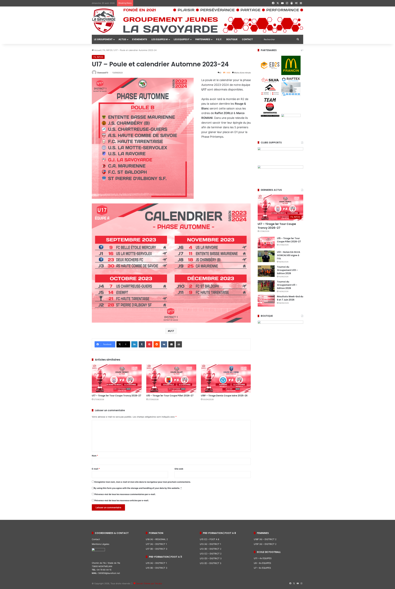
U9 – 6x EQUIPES (262, 563)
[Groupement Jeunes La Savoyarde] (197, 20)
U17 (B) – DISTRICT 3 (156, 549)
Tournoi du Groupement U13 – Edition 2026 (287, 270)
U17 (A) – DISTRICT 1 (156, 544)
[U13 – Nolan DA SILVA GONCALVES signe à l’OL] (266, 256)
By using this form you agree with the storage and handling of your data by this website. (138, 488)
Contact (96, 539)
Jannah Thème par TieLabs (149, 583)
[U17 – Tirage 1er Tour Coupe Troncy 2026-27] (117, 378)
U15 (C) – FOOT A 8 (209, 539)
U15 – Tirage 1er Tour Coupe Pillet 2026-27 (169, 395)
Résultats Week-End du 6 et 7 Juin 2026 (290, 298)
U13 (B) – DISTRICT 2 (210, 549)
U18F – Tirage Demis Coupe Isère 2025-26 (224, 395)
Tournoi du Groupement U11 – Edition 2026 (287, 285)
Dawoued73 (102, 72)
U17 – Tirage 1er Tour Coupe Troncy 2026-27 (116, 395)
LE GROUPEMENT (103, 39)
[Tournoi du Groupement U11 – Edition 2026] (266, 286)
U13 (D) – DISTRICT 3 (211, 558)
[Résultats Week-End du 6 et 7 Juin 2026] (266, 301)
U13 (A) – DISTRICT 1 (210, 544)
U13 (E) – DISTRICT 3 (210, 563)
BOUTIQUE (232, 39)
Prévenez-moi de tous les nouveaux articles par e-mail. (121, 500)
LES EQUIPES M (159, 39)
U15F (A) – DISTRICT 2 (265, 544)
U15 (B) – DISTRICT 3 (156, 568)
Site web (179, 469)
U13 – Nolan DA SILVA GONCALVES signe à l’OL (288, 255)
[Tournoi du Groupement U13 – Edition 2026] (266, 271)
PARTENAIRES (202, 39)
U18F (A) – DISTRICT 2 (265, 539)
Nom (95, 455)
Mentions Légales (100, 544)
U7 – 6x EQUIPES (262, 568)
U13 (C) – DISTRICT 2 (210, 553)
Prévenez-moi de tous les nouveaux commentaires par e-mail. (125, 494)
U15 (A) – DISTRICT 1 (156, 563)
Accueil (97, 50)
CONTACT (247, 39)
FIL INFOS (107, 50)
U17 (171, 330)
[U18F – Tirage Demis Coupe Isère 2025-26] (226, 378)
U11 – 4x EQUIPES (263, 558)
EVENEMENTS (139, 39)
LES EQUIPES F (181, 39)
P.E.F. (219, 39)
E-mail (96, 469)
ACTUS (122, 39)
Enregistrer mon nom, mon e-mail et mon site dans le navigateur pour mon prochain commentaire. (142, 482)
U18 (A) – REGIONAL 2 (157, 539)
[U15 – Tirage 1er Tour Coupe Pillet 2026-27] (171, 378)
